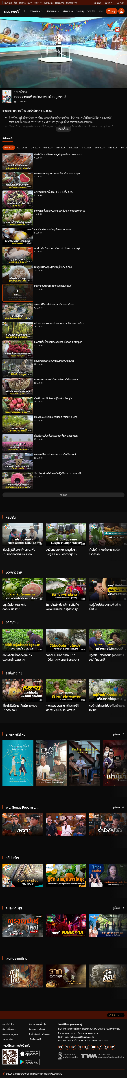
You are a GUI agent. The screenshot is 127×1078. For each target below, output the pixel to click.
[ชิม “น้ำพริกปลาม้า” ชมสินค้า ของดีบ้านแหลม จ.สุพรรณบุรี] (66, 589)
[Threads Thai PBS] (80, 1047)
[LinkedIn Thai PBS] (112, 1047)
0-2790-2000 (68, 1033)
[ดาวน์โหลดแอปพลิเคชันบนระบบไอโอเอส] (29, 1053)
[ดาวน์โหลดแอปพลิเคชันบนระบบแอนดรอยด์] (29, 1062)
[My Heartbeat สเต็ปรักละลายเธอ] (17, 763)
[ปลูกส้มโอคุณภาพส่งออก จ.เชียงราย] (22, 589)
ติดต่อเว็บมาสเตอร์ (37, 1029)
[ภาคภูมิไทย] (22, 976)
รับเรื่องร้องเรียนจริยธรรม (39, 1034)
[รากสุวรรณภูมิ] (66, 976)
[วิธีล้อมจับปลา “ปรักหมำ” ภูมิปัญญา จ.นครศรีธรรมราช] (66, 640)
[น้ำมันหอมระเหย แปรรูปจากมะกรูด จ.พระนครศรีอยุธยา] (66, 534)
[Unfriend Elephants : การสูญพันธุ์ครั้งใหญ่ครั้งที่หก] (22, 925)
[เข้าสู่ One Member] (121, 11)
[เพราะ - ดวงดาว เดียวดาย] (22, 824)
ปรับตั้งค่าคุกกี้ (35, 1039)
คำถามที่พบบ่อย (9, 1029)
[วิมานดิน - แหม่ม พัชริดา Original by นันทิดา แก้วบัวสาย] (66, 824)
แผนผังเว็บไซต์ (8, 1024)
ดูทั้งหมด (63, 494)
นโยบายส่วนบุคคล (10, 1034)
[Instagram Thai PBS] (73, 1047)
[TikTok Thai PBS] (99, 1047)
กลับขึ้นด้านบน (114, 1015)
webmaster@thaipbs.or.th (82, 1036)
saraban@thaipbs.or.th (97, 1040)
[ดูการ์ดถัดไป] (120, 534)
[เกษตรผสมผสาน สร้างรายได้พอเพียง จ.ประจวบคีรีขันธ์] (66, 690)
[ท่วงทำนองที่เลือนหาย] (84, 763)
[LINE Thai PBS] (86, 1047)
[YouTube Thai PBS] (93, 1047)
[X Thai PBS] (67, 1047)
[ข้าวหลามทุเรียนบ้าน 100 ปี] (22, 875)
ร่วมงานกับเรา (8, 1039)
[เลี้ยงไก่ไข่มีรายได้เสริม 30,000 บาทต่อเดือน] (22, 690)
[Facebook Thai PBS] (60, 1047)
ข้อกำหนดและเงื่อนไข (37, 1024)
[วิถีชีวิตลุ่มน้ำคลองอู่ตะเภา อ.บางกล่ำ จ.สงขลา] (22, 640)
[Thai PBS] (12, 11)
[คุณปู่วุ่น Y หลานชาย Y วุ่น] (51, 763)
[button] (25, 52)
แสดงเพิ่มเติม (63, 128)
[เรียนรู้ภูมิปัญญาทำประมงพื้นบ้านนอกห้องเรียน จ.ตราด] (22, 534)
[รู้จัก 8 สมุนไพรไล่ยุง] (66, 875)
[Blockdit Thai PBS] (106, 1047)
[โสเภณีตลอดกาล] (66, 925)
